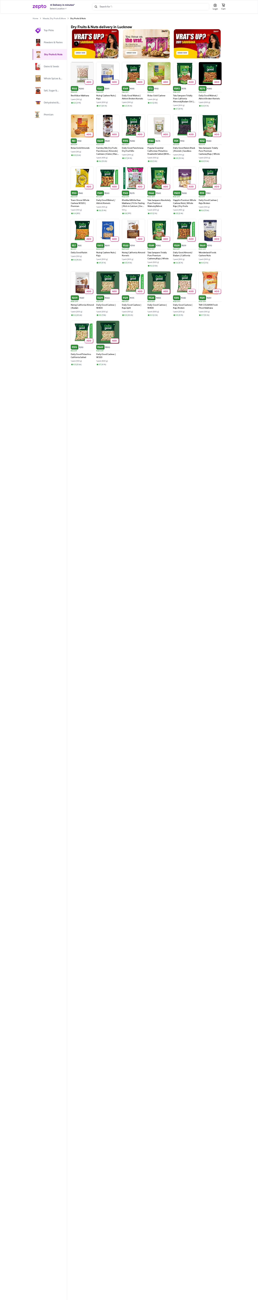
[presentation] (40, 18)
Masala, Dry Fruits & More (54, 18)
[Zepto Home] (39, 7)
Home (35, 18)
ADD (88, 82)
